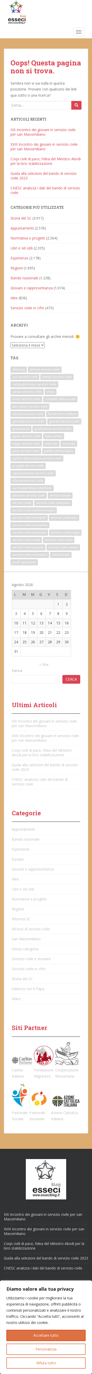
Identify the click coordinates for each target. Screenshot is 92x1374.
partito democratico (58, 451)
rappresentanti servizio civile (33, 473)
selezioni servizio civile (28, 495)
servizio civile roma (26, 540)
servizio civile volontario (29, 555)
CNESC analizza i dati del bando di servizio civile (45, 190)
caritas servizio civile (27, 392)
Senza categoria (25, 948)
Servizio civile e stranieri (31, 958)
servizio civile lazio (64, 518)
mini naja (68, 443)
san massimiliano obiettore (32, 488)
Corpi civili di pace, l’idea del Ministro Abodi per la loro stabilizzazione (45, 161)
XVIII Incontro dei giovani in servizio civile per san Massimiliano (44, 146)
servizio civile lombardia (30, 525)
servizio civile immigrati (29, 518)
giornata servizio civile (28, 421)
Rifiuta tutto (46, 1362)
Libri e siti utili (21, 248)
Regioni (16, 268)
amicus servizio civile (45, 369)
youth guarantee (24, 562)
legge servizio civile (26, 443)
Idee (14, 297)
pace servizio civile (25, 451)
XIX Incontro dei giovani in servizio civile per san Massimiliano (43, 132)
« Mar (44, 664)
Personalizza (46, 1349)
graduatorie (21, 429)
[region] (46, 1327)
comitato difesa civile (60, 399)
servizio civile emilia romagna (33, 510)
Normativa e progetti (27, 238)
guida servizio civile (26, 436)
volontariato (61, 555)
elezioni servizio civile (27, 414)
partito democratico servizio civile (37, 458)
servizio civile (21, 503)
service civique (60, 495)
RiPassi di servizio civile (31, 928)
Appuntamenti (22, 228)
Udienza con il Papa (28, 988)
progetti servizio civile (28, 466)
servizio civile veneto (63, 547)
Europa (18, 859)
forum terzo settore (62, 414)
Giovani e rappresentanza (31, 287)
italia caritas (53, 436)
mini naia (51, 443)
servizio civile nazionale (29, 532)
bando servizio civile (57, 377)
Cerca (17, 670)
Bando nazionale (24, 278)
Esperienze (19, 258)
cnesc (51, 392)
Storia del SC (20, 218)
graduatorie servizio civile (53, 429)
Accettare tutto (46, 1335)
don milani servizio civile (30, 406)
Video (16, 998)
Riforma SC (21, 919)
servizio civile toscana (28, 547)
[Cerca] (76, 105)
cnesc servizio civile (26, 399)
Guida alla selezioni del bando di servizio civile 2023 (43, 175)
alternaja (18, 369)
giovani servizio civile (64, 421)
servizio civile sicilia (59, 540)
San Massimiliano (26, 938)
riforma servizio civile (27, 480)
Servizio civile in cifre (27, 307)
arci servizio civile (25, 377)
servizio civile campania (53, 503)
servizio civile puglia (65, 532)
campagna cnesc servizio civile (34, 384)
